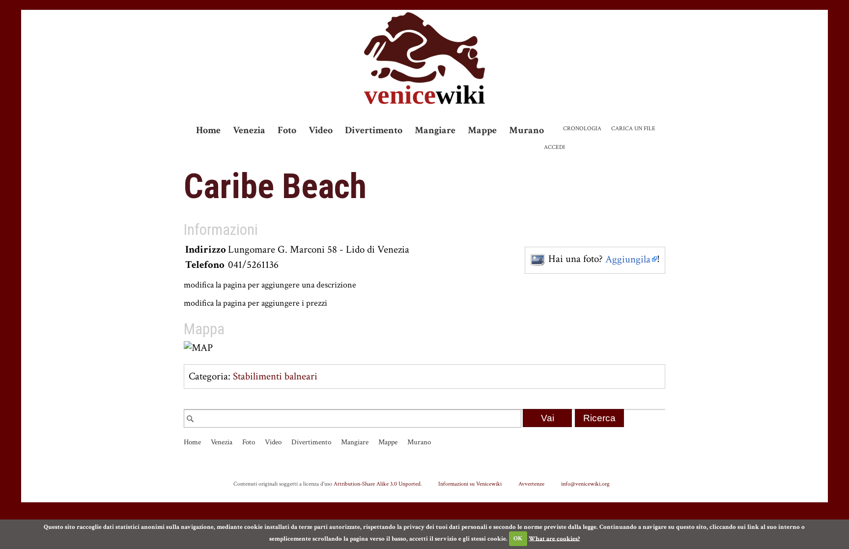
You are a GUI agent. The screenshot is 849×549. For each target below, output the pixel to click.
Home (208, 130)
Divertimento (373, 130)
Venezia (249, 130)
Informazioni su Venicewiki (470, 484)
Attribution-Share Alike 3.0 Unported (377, 484)
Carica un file (633, 128)
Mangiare (435, 130)
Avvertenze (531, 484)
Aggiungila (628, 259)
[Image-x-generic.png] (538, 259)
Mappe (482, 130)
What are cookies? (554, 538)
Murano (526, 130)
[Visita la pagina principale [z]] (424, 58)
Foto (287, 130)
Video (321, 130)
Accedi (554, 147)
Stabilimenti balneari (275, 376)
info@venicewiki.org (585, 484)
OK (517, 538)
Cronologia (582, 128)
